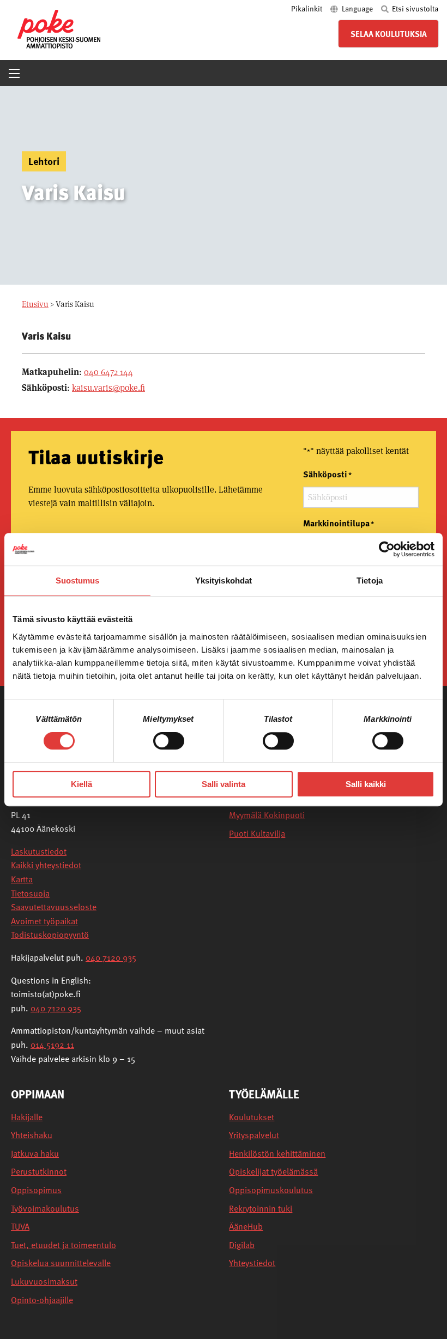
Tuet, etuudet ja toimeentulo (63, 1245)
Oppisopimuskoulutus (271, 1190)
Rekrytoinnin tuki (260, 1208)
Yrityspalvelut (254, 1135)
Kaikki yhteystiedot (46, 864)
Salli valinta (223, 784)
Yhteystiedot (252, 1263)
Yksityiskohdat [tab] (223, 580)
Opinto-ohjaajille (42, 1300)
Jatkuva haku (35, 1153)
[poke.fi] (58, 28)
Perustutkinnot (39, 1171)
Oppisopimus (36, 1190)
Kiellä (81, 784)
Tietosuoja (30, 893)
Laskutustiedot (39, 851)
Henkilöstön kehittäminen (277, 1153)
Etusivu (35, 304)
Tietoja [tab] (370, 580)
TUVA (20, 1226)
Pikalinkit (307, 8)
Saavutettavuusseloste (53, 906)
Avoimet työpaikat (44, 921)
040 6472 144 (108, 372)
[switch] (168, 741)
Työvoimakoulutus (45, 1208)
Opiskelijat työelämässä (273, 1171)
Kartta (22, 879)
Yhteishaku (31, 1135)
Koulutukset (251, 1117)
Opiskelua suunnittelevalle (61, 1263)
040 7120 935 (111, 957)
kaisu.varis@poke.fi (108, 388)
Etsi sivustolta (414, 8)
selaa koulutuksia (389, 34)
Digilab (242, 1245)
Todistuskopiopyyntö (50, 934)
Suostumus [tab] (78, 580)
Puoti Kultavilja (257, 833)
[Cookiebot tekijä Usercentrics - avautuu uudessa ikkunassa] (386, 549)
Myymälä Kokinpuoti (267, 815)
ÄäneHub (246, 1226)
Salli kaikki (366, 784)
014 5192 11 (52, 1044)
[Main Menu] (14, 73)
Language (357, 8)
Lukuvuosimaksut (44, 1281)
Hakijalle (27, 1117)
